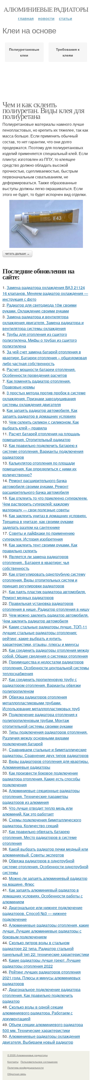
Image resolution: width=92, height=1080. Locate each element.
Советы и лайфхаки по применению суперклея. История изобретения (38, 536)
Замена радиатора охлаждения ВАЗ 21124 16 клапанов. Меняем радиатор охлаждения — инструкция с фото (45, 293)
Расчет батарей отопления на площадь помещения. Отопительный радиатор (41, 436)
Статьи (65, 18)
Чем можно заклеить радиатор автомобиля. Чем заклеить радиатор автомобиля (45, 618)
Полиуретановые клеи (24, 52)
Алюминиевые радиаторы (46, 9)
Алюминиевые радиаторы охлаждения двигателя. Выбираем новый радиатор (41, 1039)
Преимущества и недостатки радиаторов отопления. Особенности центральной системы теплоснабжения (45, 667)
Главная (26, 18)
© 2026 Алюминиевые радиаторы (27, 1055)
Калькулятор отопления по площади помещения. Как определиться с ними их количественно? (39, 468)
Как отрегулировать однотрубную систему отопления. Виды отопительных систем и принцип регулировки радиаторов (43, 580)
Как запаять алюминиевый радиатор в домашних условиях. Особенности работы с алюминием (42, 896)
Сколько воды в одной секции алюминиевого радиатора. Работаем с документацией (37, 1013)
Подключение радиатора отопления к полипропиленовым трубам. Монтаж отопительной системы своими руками (39, 720)
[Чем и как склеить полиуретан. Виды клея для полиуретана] (46, 224)
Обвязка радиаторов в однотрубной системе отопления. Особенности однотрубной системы (45, 866)
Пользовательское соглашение (39, 1061)
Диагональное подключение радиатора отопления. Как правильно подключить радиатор (41, 995)
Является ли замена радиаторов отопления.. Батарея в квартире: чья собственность (35, 562)
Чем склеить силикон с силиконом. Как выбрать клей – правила (40, 425)
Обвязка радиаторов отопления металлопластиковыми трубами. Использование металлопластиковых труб (41, 702)
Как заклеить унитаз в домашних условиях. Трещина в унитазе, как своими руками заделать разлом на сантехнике (44, 521)
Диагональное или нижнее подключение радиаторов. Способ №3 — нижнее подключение (42, 913)
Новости (46, 18)
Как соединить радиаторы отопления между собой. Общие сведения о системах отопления (45, 653)
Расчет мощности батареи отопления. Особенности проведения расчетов (39, 372)
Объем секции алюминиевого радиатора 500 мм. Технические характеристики (42, 1027)
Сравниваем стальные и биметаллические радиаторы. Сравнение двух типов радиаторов (45, 752)
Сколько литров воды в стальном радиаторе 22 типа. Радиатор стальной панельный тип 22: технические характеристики (45, 948)
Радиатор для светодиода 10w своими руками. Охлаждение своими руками (39, 308)
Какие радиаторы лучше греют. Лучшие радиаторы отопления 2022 (41, 963)
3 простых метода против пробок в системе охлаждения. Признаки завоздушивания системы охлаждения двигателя (44, 398)
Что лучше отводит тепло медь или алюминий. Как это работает (37, 811)
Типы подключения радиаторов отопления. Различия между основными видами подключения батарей (45, 738)
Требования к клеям (67, 52)
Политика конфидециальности (25, 1067)
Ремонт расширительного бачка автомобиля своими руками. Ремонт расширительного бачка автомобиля (35, 486)
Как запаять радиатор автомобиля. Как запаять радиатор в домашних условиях (39, 413)
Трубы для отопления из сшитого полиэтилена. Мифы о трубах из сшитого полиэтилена (39, 340)
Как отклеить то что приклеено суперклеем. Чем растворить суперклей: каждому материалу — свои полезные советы (45, 504)
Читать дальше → (17, 253)
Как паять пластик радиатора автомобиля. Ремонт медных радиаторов (44, 594)
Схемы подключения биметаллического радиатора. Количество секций (41, 822)
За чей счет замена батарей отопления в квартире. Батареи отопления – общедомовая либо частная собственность (44, 357)
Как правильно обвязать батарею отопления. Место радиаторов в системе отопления (39, 837)
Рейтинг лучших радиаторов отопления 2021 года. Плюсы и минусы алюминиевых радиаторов (41, 977)
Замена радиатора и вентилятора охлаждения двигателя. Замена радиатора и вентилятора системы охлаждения (43, 322)
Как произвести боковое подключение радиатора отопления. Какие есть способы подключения (41, 779)
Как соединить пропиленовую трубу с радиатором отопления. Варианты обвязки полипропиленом (41, 685)
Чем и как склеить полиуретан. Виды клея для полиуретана (43, 110)
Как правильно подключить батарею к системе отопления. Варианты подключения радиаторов (42, 451)
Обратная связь (16, 1074)
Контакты (12, 1061)
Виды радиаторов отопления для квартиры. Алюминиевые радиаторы (45, 764)
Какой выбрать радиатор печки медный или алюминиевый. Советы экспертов (45, 852)
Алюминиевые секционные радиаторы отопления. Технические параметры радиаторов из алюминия (41, 796)
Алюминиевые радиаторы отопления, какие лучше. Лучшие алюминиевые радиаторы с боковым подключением (45, 931)
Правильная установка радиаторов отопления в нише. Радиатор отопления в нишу (45, 606)
